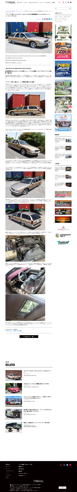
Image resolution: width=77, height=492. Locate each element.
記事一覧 (13, 11)
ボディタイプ (18, 11)
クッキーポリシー (18, 487)
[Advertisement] (28, 348)
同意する (62, 487)
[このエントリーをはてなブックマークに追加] (49, 19)
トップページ (8, 11)
